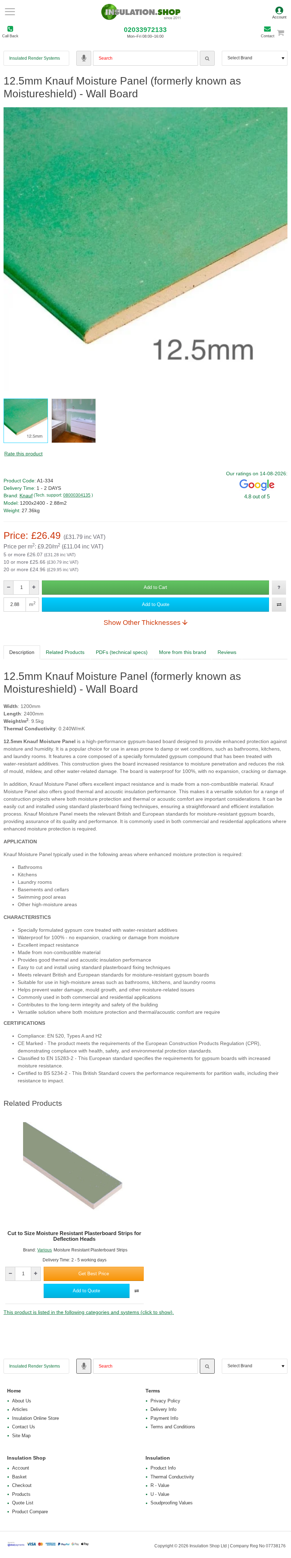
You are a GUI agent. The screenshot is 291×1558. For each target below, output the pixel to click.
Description (21, 652)
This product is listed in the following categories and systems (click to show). (89, 1312)
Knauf (26, 495)
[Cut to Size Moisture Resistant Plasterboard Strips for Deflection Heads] (74, 1173)
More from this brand (182, 652)
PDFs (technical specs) (122, 652)
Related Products (65, 652)
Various (44, 1250)
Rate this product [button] (23, 453)
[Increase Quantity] (34, 587)
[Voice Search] (83, 58)
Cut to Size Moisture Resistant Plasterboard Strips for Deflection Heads (74, 1236)
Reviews (227, 652)
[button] (155, 587)
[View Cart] (283, 32)
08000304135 (76, 495)
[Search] (207, 58)
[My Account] (279, 11)
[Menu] (10, 11)
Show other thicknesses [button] (142, 622)
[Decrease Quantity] (8, 587)
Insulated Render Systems (34, 58)
